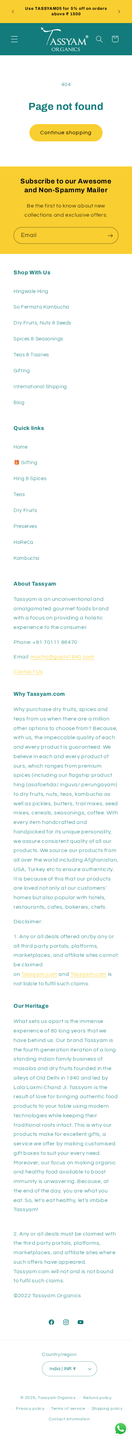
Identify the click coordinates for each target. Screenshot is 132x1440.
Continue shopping (66, 132)
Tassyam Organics (57, 1398)
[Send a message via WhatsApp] (121, 1429)
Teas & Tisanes (31, 354)
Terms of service (68, 1409)
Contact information (69, 1419)
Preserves (25, 526)
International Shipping (40, 386)
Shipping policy (107, 1409)
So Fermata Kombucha (41, 307)
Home (21, 447)
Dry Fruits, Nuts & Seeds (42, 323)
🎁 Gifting (26, 462)
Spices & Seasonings (38, 338)
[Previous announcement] (12, 11)
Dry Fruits (25, 510)
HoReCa (24, 542)
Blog (19, 402)
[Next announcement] (119, 11)
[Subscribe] (110, 235)
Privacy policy (30, 1409)
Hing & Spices (30, 478)
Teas (19, 494)
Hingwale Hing (31, 291)
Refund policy (97, 1398)
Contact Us (28, 671)
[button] (14, 39)
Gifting (22, 370)
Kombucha (27, 558)
